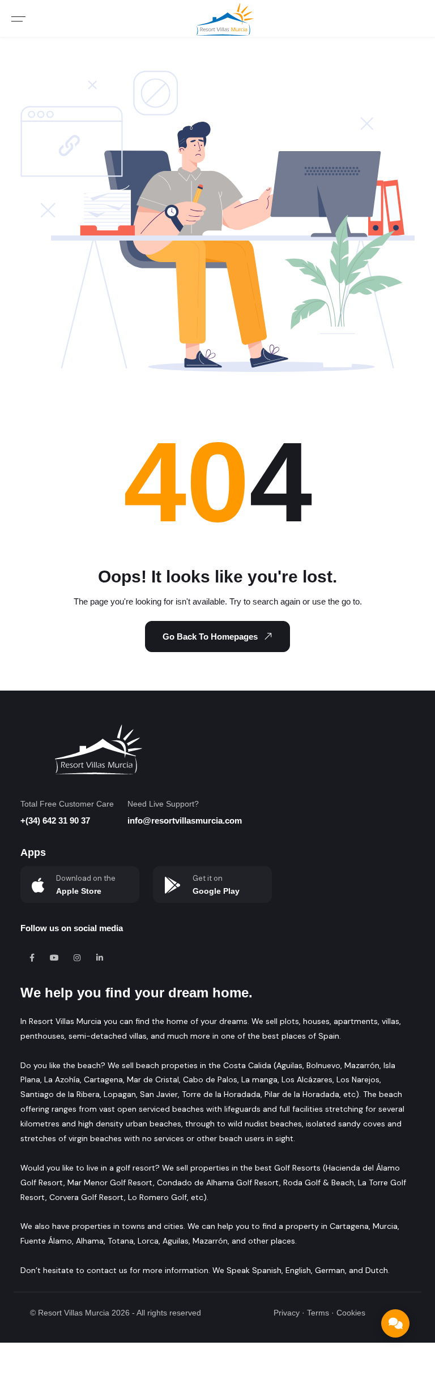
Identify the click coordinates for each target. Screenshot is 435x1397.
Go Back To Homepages (210, 636)
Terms (318, 1312)
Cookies (350, 1312)
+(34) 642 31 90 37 (55, 820)
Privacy (287, 1312)
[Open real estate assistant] (395, 1323)
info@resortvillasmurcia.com (184, 820)
